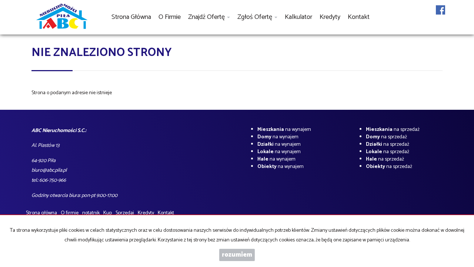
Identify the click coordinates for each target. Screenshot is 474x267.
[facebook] (440, 15)
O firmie (169, 17)
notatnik (91, 213)
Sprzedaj (125, 213)
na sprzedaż (393, 129)
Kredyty (330, 17)
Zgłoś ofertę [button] (255, 17)
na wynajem (284, 129)
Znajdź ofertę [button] (207, 17)
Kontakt (359, 17)
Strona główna (131, 17)
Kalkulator (298, 17)
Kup (107, 213)
